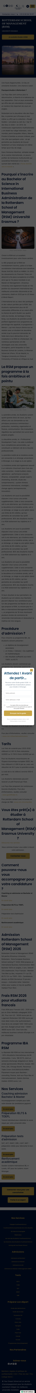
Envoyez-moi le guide (18, 713)
